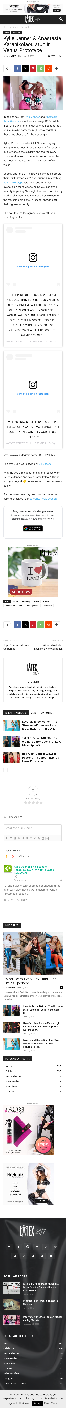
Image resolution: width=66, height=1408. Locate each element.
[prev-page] (5, 770)
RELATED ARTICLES (16, 713)
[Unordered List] (27, 838)
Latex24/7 (11, 56)
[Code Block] (35, 838)
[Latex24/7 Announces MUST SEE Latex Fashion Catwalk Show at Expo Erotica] (11, 1288)
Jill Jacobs (45, 463)
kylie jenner (32, 605)
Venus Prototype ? (42, 341)
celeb (15, 601)
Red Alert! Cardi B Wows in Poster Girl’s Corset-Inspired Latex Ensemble (40, 757)
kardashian (10, 605)
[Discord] (9, 1247)
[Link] (39, 838)
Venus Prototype (13, 182)
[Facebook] (17, 68)
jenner (46, 601)
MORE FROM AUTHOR (42, 713)
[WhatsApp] (40, 68)
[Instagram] (27, 1246)
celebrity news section (43, 498)
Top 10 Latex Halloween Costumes (16, 647)
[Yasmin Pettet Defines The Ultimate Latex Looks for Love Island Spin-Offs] (11, 741)
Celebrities (26, 27)
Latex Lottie (9, 987)
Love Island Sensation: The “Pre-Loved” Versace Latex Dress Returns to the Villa (40, 725)
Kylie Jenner (32, 116)
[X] (25, 68)
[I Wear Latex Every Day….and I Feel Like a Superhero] (33, 953)
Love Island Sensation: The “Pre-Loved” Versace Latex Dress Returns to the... (41, 1043)
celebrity (26, 601)
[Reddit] (55, 1247)
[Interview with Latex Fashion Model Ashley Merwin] (11, 1320)
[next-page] (11, 770)
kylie (21, 605)
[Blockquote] (31, 838)
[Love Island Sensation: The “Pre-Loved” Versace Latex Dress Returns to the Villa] (11, 725)
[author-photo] (33, 677)
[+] (47, 838)
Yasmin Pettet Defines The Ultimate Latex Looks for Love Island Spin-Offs (41, 741)
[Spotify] (14, 1256)
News (15, 27)
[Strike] (19, 838)
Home (6, 27)
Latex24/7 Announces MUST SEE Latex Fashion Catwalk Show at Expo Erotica (41, 1287)
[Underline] (15, 838)
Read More (50, 1403)
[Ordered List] (23, 838)
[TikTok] (23, 1256)
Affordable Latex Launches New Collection (48, 647)
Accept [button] (37, 1403)
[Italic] (11, 838)
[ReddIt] (48, 68)
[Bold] (7, 838)
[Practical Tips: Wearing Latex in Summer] (11, 1304)
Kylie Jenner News (41, 443)
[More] (56, 68)
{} (43, 838)
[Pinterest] (33, 68)
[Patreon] (36, 1247)
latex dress (47, 605)
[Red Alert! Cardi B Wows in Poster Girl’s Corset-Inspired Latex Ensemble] (11, 757)
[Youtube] (51, 1256)
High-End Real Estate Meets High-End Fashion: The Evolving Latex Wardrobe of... (42, 1026)
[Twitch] (33, 1256)
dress (36, 601)
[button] (5, 19)
